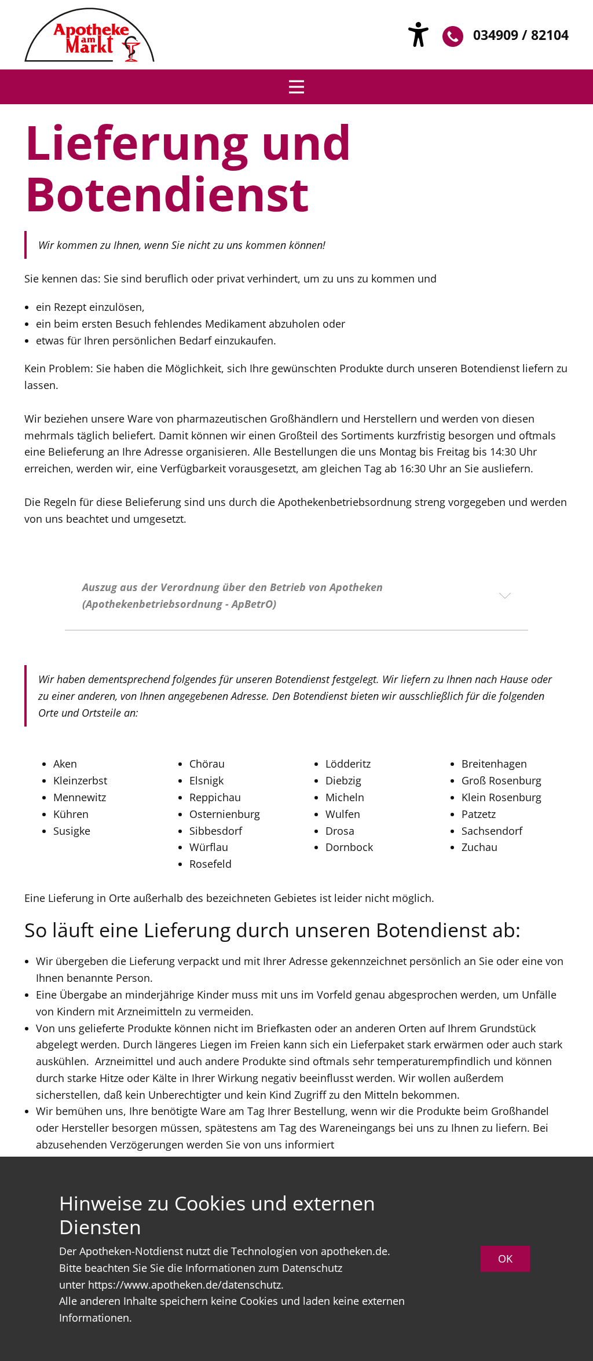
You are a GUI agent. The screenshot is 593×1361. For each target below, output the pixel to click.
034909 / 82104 (521, 34)
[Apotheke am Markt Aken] (89, 35)
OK (505, 1258)
